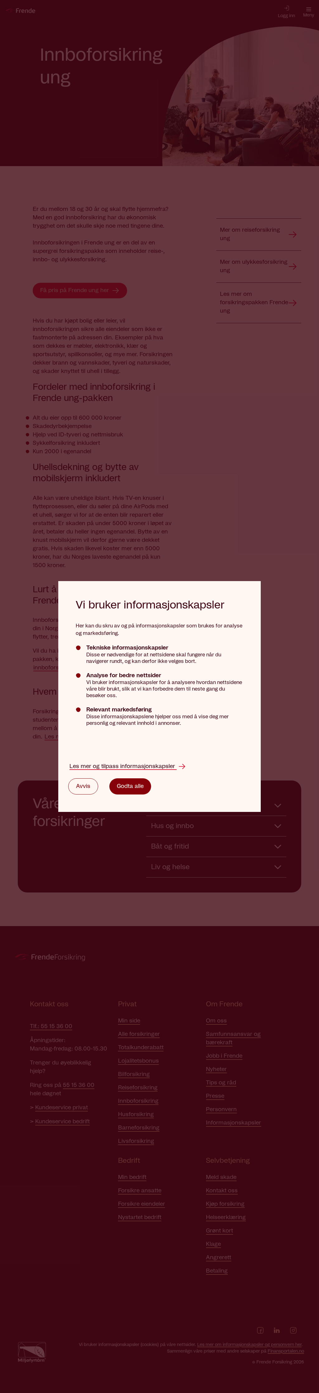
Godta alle (130, 786)
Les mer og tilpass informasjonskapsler (123, 766)
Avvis (83, 786)
